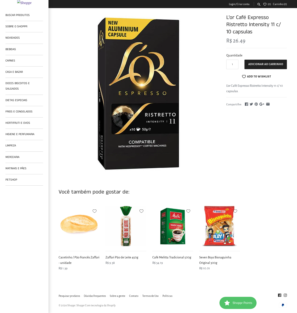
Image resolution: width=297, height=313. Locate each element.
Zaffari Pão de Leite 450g (121, 257)
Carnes (10, 61)
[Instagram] (285, 296)
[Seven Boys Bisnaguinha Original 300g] (219, 226)
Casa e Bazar (14, 72)
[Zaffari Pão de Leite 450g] (125, 226)
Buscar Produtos (17, 15)
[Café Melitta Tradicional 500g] (172, 226)
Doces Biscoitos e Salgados (17, 86)
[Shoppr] (24, 3)
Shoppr (71, 305)
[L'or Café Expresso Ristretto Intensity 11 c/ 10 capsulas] (137, 94)
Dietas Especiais (16, 100)
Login (232, 4)
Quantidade (234, 55)
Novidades (12, 38)
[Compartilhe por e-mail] (268, 104)
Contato (133, 295)
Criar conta (243, 4)
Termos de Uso (150, 295)
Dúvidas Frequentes (95, 295)
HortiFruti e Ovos (17, 123)
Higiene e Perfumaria (19, 134)
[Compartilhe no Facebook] (246, 104)
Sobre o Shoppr (16, 26)
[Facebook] (279, 296)
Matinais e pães (15, 168)
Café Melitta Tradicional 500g (171, 257)
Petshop (11, 180)
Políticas (167, 295)
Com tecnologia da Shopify (100, 305)
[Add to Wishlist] (94, 210)
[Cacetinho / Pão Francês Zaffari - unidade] (79, 226)
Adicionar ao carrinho (265, 64)
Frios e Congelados (19, 112)
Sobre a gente (117, 295)
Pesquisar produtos (69, 295)
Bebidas (10, 49)
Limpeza (10, 146)
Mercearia (12, 157)
